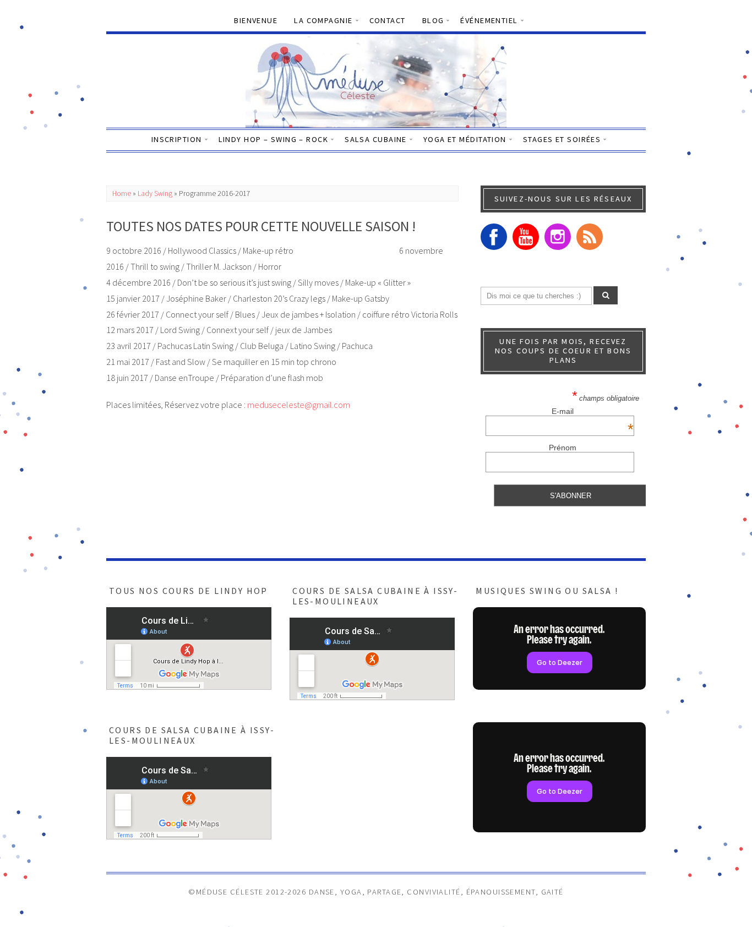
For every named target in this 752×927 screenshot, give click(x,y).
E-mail (593, 411)
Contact (387, 20)
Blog (433, 20)
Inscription (176, 139)
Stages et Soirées (562, 139)
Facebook (494, 236)
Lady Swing (155, 193)
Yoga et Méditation (464, 139)
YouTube (526, 236)
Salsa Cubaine (376, 139)
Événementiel (488, 20)
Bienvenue (255, 20)
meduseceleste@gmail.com (298, 404)
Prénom (562, 447)
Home (121, 193)
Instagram (557, 236)
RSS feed (589, 236)
